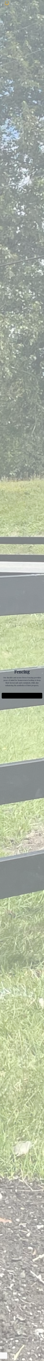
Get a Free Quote (22, 695)
